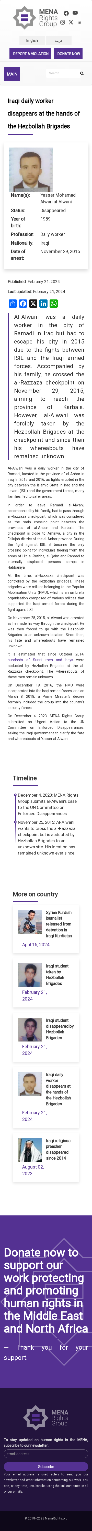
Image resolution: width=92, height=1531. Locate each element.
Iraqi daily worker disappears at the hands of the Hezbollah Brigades (58, 1089)
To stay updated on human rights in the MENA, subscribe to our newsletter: (46, 1442)
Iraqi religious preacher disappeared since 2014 (58, 1149)
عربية (59, 40)
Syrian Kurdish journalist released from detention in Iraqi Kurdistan (59, 924)
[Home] (36, 17)
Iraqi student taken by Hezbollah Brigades (57, 975)
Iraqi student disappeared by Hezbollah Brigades (60, 1029)
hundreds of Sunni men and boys (40, 660)
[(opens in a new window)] (66, 13)
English (32, 40)
